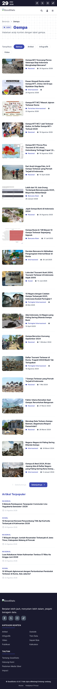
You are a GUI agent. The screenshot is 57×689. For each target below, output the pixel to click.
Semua (19, 47)
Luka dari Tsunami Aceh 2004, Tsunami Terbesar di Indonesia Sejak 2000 (39, 275)
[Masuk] (47, 10)
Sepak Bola (34, 640)
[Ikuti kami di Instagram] (48, 3)
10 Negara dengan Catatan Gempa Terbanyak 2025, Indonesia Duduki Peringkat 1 (38, 296)
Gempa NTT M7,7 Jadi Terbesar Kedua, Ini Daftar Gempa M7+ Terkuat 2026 (39, 126)
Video (7, 52)
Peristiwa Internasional (37, 108)
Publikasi (6, 644)
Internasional (33, 90)
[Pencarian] (42, 10)
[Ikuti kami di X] (42, 3)
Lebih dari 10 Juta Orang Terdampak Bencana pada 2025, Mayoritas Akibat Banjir (40, 190)
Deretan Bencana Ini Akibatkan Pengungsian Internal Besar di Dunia (39, 253)
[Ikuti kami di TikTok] (53, 3)
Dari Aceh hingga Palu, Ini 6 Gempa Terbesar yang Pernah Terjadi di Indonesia (38, 168)
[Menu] (53, 10)
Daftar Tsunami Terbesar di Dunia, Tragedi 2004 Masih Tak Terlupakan (39, 360)
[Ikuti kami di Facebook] (37, 3)
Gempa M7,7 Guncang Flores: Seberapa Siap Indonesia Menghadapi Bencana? (38, 62)
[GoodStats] (10, 10)
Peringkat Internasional (37, 302)
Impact (5, 670)
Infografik (43, 47)
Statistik (32, 632)
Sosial (30, 281)
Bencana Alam (33, 196)
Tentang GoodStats (10, 658)
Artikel (31, 47)
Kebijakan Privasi (32, 685)
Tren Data (33, 636)
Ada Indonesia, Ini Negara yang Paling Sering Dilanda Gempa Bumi (39, 317)
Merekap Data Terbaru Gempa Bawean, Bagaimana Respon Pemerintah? (38, 423)
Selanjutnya (36, 485)
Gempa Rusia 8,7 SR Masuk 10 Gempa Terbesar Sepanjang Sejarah (38, 232)
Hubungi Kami (8, 662)
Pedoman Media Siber (11, 666)
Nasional (31, 68)
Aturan (21, 685)
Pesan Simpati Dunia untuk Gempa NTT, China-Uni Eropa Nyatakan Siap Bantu (38, 83)
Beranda (5, 21)
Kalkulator (33, 644)
